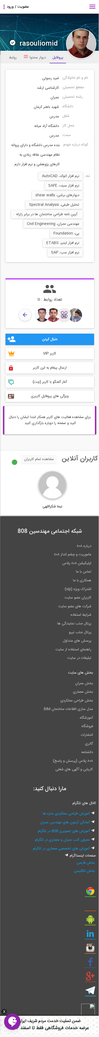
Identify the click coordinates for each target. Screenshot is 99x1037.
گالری (89, 744)
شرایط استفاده (80, 615)
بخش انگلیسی (84, 871)
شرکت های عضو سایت (74, 606)
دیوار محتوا (38, 58)
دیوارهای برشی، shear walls (57, 195)
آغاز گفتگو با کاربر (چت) (50, 382)
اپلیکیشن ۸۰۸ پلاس (76, 563)
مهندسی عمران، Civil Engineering (53, 224)
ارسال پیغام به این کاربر (50, 368)
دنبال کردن (49, 339)
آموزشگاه (86, 718)
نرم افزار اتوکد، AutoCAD (60, 176)
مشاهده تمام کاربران (39, 459)
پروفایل (57, 58)
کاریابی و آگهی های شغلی (74, 769)
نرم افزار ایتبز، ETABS (62, 243)
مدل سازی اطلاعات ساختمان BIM (68, 709)
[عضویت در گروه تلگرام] (90, 992)
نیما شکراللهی (52, 506)
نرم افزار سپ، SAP (65, 253)
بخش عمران (84, 683)
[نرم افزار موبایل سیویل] (90, 921)
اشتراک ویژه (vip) (78, 589)
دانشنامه (87, 752)
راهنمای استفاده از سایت (73, 650)
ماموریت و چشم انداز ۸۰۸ (72, 555)
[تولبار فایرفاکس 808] (90, 907)
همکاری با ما (82, 580)
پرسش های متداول (77, 641)
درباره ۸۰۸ (84, 546)
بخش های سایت (80, 673)
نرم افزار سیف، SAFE (63, 186)
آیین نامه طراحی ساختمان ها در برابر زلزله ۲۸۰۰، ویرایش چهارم (46, 214)
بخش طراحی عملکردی (76, 701)
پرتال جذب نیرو (80, 632)
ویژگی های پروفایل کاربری (50, 396)
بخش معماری (83, 692)
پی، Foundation (66, 233)
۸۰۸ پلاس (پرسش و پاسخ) (73, 761)
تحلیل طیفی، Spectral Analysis (54, 205)
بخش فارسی (86, 863)
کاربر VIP (49, 354)
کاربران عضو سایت (77, 598)
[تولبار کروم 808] (90, 893)
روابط (13, 58)
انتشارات (87, 735)
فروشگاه (87, 726)
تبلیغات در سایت (79, 658)
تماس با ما (83, 572)
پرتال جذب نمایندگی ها (74, 624)
